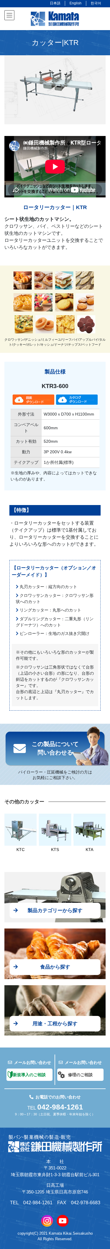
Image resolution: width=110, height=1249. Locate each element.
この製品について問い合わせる (55, 748)
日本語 (55, 3)
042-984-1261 (60, 1107)
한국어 (96, 3)
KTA (89, 849)
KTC (20, 849)
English (76, 3)
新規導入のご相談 (29, 1074)
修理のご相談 (80, 1074)
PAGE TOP (101, 1206)
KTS (55, 849)
